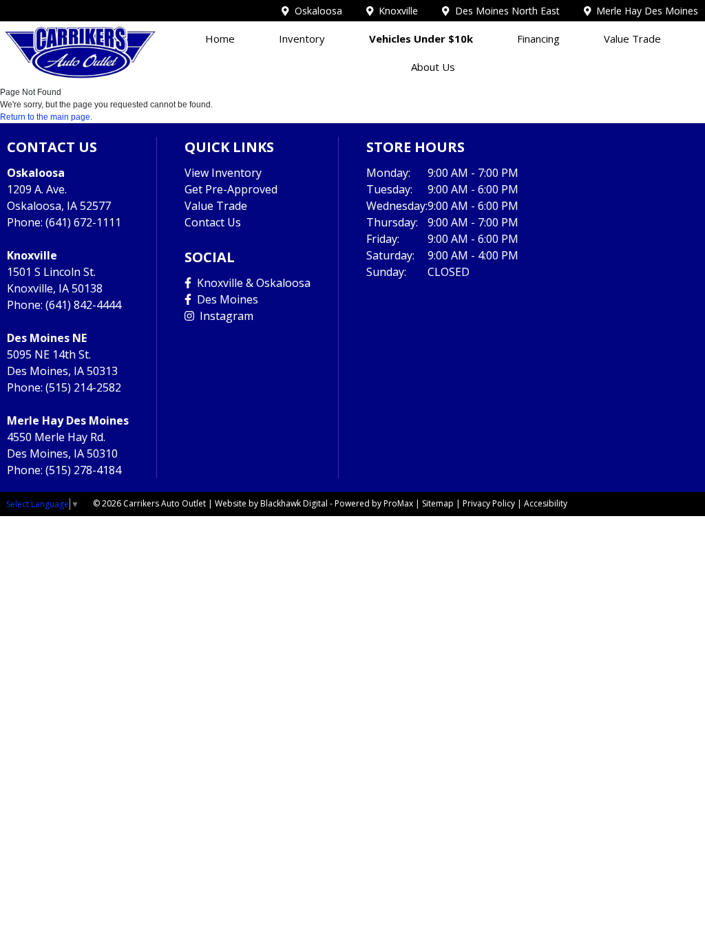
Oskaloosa (315, 10)
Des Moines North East (505, 10)
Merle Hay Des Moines (644, 10)
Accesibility (545, 503)
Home (220, 38)
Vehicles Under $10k (421, 38)
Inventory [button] (302, 38)
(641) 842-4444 (83, 304)
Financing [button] (538, 38)
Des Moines (224, 299)
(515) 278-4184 (83, 470)
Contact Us (213, 222)
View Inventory (223, 172)
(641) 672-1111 (83, 222)
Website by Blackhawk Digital (271, 503)
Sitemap (438, 503)
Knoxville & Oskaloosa (251, 282)
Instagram (223, 315)
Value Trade (632, 38)
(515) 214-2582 (83, 387)
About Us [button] (433, 67)
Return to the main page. (46, 117)
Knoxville (395, 10)
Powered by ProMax (374, 503)
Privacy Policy (489, 503)
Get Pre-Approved (231, 189)
